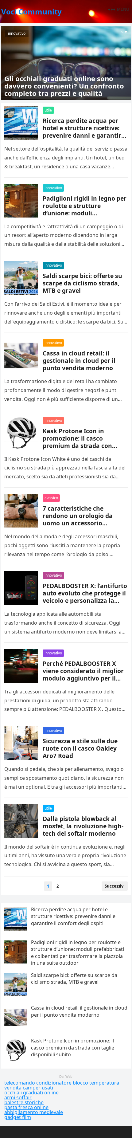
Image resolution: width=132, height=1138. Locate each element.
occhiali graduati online (31, 1092)
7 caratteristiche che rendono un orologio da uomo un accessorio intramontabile (78, 519)
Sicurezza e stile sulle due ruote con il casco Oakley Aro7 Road (80, 748)
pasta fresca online (26, 1107)
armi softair (18, 1097)
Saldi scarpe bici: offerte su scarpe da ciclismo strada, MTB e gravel (82, 283)
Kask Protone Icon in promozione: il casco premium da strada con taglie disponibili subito (77, 442)
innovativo (16, 33)
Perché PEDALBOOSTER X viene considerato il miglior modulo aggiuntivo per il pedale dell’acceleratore (83, 674)
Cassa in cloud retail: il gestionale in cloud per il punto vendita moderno (79, 360)
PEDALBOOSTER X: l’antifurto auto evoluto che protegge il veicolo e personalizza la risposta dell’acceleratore (85, 597)
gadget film (17, 1117)
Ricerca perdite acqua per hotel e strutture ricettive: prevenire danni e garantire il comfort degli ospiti (84, 131)
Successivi (115, 886)
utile (48, 110)
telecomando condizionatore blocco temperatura (61, 1082)
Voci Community (31, 11)
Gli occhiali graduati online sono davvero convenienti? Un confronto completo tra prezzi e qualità (64, 86)
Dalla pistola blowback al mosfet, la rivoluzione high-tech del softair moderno (83, 826)
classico (51, 497)
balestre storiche (24, 1102)
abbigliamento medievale (33, 1112)
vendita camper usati (28, 1087)
